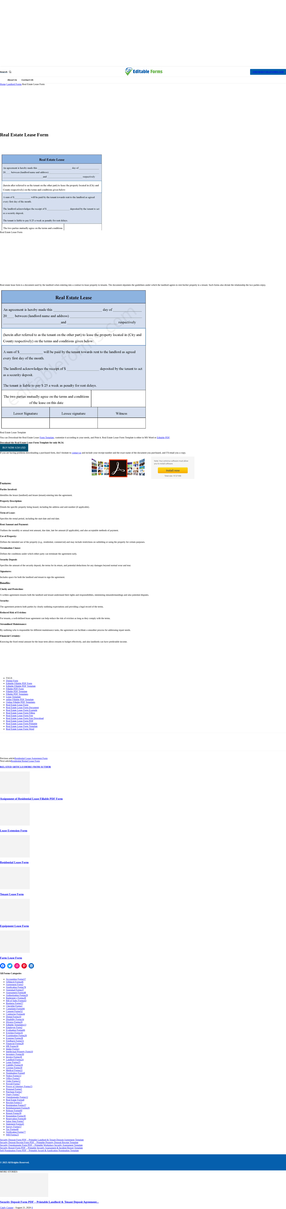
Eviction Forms (14, 1033)
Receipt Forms (14, 1102)
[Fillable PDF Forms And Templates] (143, 71)
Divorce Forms (14, 1022)
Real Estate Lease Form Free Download (25, 718)
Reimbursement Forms (18, 1108)
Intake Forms (13, 1049)
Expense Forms (14, 1038)
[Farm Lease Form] (15, 952)
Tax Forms (12, 1129)
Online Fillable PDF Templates (20, 702)
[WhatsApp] (37, 744)
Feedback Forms (15, 1041)
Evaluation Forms (15, 1030)
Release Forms (14, 1110)
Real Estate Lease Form (17, 705)
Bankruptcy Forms (16, 998)
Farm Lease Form (11, 957)
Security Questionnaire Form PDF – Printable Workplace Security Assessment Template (41, 1145)
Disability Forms (15, 1019)
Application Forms (16, 987)
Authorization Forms (17, 995)
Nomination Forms (15, 1073)
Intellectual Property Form (19, 1051)
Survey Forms (14, 1126)
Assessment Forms (16, 992)
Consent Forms (14, 1011)
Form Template (47, 437)
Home (3, 84)
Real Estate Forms (15, 1100)
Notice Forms (13, 1075)
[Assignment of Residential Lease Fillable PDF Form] (15, 793)
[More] (66, 144)
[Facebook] (5, 744)
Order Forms (13, 1081)
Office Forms (13, 1078)
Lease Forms (13, 1062)
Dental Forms (13, 1016)
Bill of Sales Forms (16, 1000)
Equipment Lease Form (14, 926)
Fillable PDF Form (15, 688)
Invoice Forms (14, 1057)
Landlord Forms (14, 84)
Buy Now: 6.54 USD (14, 447)
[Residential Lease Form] (15, 856)
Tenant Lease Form (12, 894)
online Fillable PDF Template (20, 699)
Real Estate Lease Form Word (20, 729)
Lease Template (13, 697)
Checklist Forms (14, 1006)
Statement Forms (15, 1124)
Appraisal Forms (15, 990)
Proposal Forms (14, 1089)
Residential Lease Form (14, 862)
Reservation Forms (16, 1118)
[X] (16, 744)
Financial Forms (15, 1043)
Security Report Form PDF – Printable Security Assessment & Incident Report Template (41, 1148)
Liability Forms (14, 1065)
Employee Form (14, 1027)
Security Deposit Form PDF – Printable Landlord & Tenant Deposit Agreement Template (42, 1140)
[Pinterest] (26, 744)
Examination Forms (16, 1035)
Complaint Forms (15, 1008)
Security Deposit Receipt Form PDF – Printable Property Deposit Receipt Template (39, 1142)
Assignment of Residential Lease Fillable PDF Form (31, 798)
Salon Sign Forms (15, 1121)
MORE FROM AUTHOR (38, 767)
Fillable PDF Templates (17, 694)
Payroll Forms (13, 1083)
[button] (6, 72)
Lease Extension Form (13, 830)
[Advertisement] (143, 108)
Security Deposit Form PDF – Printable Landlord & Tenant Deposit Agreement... (49, 1201)
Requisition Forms (16, 1116)
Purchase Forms (14, 1092)
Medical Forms (14, 1070)
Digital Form (12, 680)
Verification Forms (16, 1132)
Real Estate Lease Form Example (21, 710)
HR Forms (12, 1046)
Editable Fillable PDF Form (19, 683)
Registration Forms (16, 1105)
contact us (76, 452)
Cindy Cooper (6, 1207)
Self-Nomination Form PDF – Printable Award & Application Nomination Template (39, 1150)
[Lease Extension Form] (15, 825)
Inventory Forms (15, 1054)
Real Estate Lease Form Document (22, 707)
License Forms (14, 1067)
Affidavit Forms (14, 982)
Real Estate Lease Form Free (19, 715)
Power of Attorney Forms (19, 1086)
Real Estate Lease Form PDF (19, 721)
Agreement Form (14, 984)
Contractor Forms (15, 1014)
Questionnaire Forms (17, 1097)
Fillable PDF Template (16, 691)
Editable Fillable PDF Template (21, 686)
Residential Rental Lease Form (25, 761)
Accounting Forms (16, 979)
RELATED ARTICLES (12, 767)
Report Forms (13, 1113)
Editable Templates (16, 1024)
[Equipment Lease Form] (15, 920)
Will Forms (12, 1134)
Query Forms (13, 1094)
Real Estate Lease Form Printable (21, 723)
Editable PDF (163, 437)
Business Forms (14, 1003)
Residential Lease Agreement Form (31, 758)
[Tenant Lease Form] (15, 888)
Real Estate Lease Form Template (22, 726)
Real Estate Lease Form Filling (20, 713)
